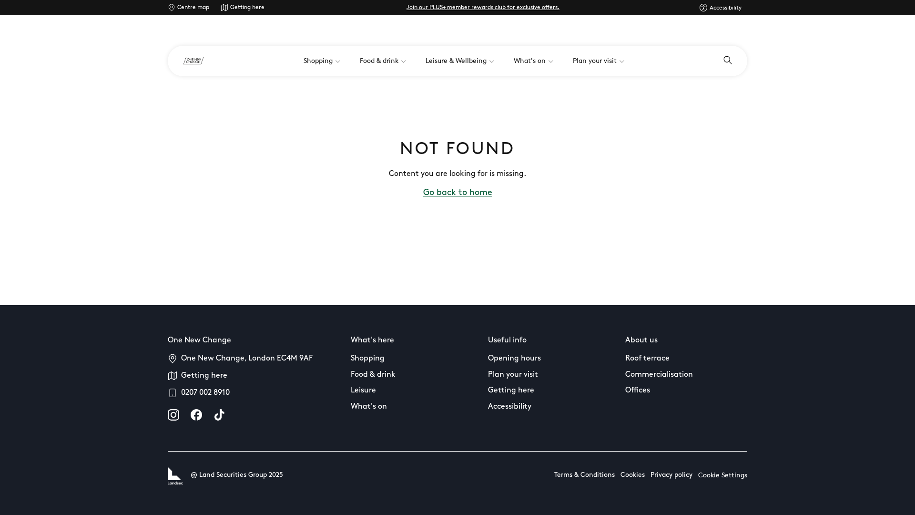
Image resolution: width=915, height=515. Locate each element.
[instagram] (173, 415)
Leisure (363, 390)
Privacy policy (671, 475)
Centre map (193, 7)
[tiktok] (219, 415)
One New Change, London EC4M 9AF (247, 358)
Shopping (368, 358)
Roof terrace (647, 358)
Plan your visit (513, 375)
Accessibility (509, 407)
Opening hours (514, 358)
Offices (637, 390)
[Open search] (727, 61)
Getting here (247, 7)
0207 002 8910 (205, 393)
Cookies (632, 475)
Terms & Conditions (584, 475)
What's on (369, 407)
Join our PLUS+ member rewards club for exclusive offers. (483, 7)
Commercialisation (659, 375)
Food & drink (373, 375)
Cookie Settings (722, 475)
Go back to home (457, 193)
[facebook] (196, 415)
